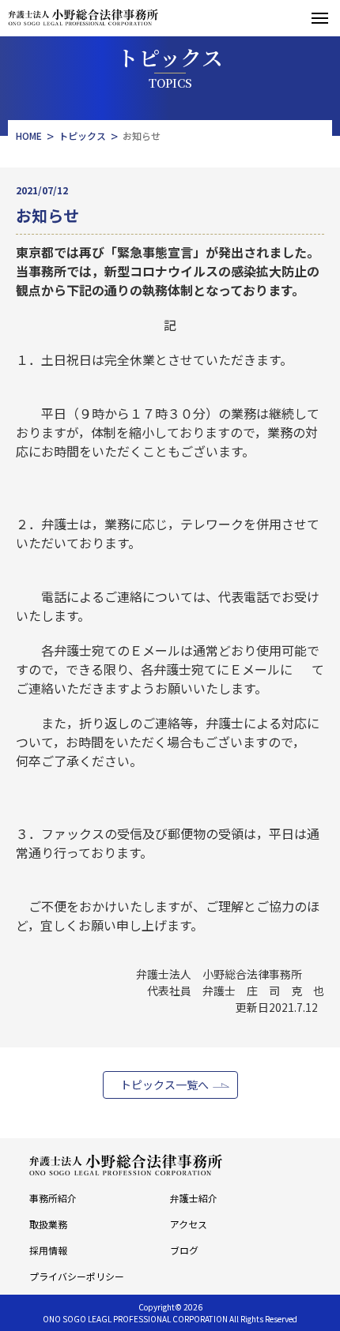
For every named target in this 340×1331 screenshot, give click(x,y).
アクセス (188, 1224)
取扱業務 (48, 1224)
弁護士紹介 (193, 1198)
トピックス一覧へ (164, 1084)
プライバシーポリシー (76, 1276)
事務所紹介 (53, 1198)
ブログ (184, 1250)
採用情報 (48, 1250)
